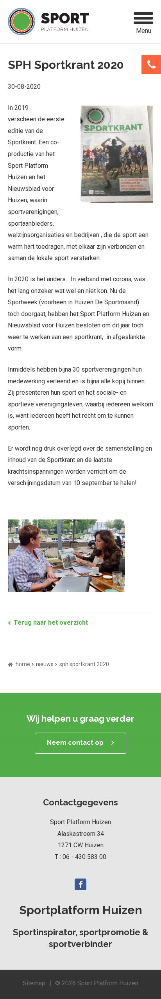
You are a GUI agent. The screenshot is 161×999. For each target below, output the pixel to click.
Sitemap (34, 983)
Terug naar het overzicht (51, 622)
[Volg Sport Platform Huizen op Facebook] (80, 884)
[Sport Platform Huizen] (48, 21)
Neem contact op (75, 742)
